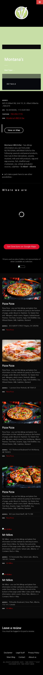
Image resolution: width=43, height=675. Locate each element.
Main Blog (11, 657)
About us (32, 657)
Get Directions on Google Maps (21, 247)
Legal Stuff (20, 653)
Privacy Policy (33, 653)
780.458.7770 (16, 114)
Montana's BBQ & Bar (15, 118)
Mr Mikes (9, 563)
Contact (22, 657)
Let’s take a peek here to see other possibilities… (17, 175)
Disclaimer (8, 653)
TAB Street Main (27, 664)
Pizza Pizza (10, 330)
